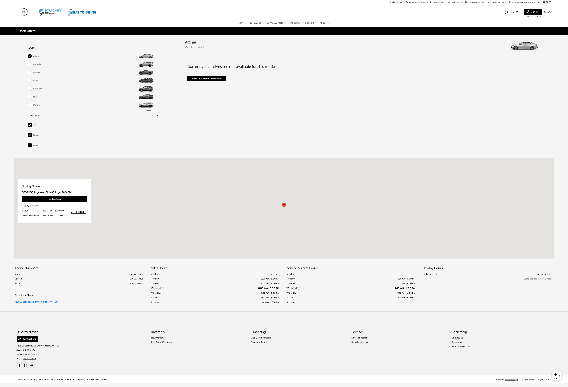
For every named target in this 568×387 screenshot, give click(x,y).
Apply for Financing (261, 337)
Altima (36, 56)
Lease (36, 135)
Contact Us (29, 339)
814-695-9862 (419, 2)
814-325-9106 (439, 2)
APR (35, 124)
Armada (37, 64)
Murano (36, 105)
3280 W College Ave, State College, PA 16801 (36, 301)
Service (356, 332)
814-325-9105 (457, 2)
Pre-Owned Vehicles (161, 342)
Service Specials (359, 337)
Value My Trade (259, 342)
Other (36, 145)
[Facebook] (544, 2)
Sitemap (60, 379)
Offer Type (33, 115)
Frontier (37, 72)
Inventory (158, 332)
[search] (520, 12)
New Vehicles (157, 337)
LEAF (35, 96)
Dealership (459, 332)
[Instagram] (547, 2)
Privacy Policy (37, 379)
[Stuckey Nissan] (41, 11)
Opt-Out (104, 379)
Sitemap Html (71, 379)
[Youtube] (550, 2)
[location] (466, 2)
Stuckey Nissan (23, 379)
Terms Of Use (49, 379)
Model (31, 48)
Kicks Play (37, 88)
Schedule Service (359, 342)
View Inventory (193, 47)
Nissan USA (94, 379)
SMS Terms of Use (461, 346)
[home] (514, 12)
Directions (457, 342)
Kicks (35, 80)
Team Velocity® (511, 379)
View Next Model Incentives (206, 78)
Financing (258, 332)
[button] (284, 205)
